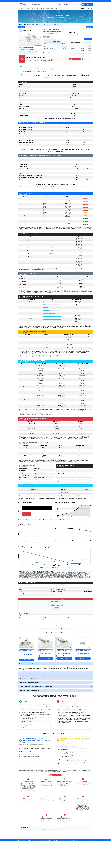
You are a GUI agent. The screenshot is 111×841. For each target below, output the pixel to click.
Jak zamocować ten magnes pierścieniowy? (29, 682)
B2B (41, 8)
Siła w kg (20, 617)
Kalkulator (86, 59)
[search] (60, 4)
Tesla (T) (57, 623)
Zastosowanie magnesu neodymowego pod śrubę (30, 663)
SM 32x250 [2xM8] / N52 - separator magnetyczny (62, 651)
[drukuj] (83, 8)
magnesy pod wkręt (87, 809)
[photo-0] (29, 44)
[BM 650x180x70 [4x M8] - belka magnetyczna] (83, 642)
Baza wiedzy (36, 840)
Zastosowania (35, 8)
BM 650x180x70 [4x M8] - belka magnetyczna (82, 651)
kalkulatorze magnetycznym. (51, 69)
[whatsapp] (89, 8)
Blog (44, 8)
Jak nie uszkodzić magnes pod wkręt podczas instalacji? (32, 674)
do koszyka (88, 39)
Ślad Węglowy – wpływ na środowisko (27, 49)
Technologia (28, 8)
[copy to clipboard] (81, 8)
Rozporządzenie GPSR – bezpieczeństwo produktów (29, 51)
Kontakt (56, 8)
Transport (52, 8)
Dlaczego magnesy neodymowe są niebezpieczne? (51, 829)
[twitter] (88, 8)
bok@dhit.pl (90, 1)
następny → (90, 27)
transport (74, 36)
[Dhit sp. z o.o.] (23, 4)
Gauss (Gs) (21, 623)
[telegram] (91, 8)
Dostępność (59, 840)
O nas (31, 840)
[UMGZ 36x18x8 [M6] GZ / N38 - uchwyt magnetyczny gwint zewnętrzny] (26, 642)
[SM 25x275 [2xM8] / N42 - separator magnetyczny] (45, 642)
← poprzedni (22, 27)
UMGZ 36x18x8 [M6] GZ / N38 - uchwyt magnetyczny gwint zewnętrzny (25, 651)
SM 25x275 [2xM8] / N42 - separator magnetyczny (43, 651)
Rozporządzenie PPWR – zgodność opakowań (28, 52)
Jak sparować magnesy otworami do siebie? (29, 690)
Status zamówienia (23, 1)
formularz (55, 67)
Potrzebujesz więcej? (87, 42)
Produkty (21, 8)
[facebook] (86, 8)
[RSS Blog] (85, 8)
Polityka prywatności (44, 840)
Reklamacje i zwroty (73, 840)
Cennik (47, 8)
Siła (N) (44, 617)
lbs (68, 617)
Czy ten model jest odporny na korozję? (28, 678)
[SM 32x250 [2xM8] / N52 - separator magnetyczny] (64, 642)
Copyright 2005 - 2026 (83, 840)
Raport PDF (75, 59)
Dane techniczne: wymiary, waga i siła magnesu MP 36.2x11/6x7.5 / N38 (35, 686)
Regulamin (65, 840)
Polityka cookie (53, 840)
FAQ (19, 1)
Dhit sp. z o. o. (90, 840)
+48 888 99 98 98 (31, 67)
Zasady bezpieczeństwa (24, 840)
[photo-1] (31, 44)
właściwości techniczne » (49, 52)
